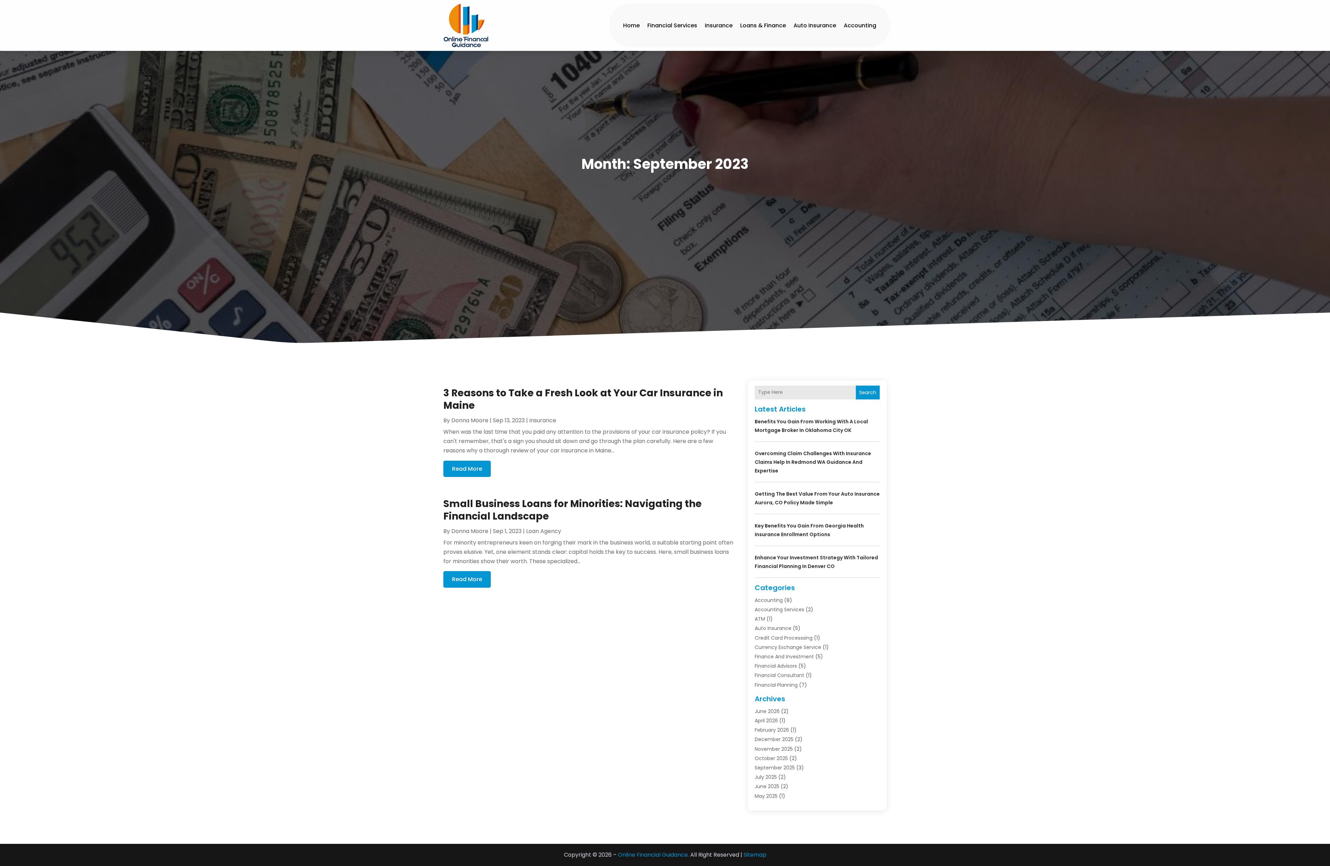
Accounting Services (779, 609)
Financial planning (776, 685)
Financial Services (672, 25)
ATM (760, 618)
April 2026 (766, 720)
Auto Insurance (814, 25)
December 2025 (774, 739)
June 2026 (767, 711)
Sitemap (755, 855)
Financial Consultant (779, 675)
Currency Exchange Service (788, 647)
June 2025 (767, 786)
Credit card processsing (784, 637)
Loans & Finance (763, 25)
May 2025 (766, 796)
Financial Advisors (776, 665)
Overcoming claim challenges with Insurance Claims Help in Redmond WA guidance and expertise (813, 462)
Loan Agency (543, 531)
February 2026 (772, 730)
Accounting (860, 25)
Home (631, 25)
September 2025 (775, 767)
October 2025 (771, 758)
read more (467, 469)
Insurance (719, 25)
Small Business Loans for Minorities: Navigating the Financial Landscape (572, 510)
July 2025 (766, 777)
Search (867, 392)
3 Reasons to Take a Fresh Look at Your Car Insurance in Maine (583, 399)
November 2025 (774, 749)
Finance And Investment (784, 656)
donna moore (469, 420)
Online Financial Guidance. (653, 855)
